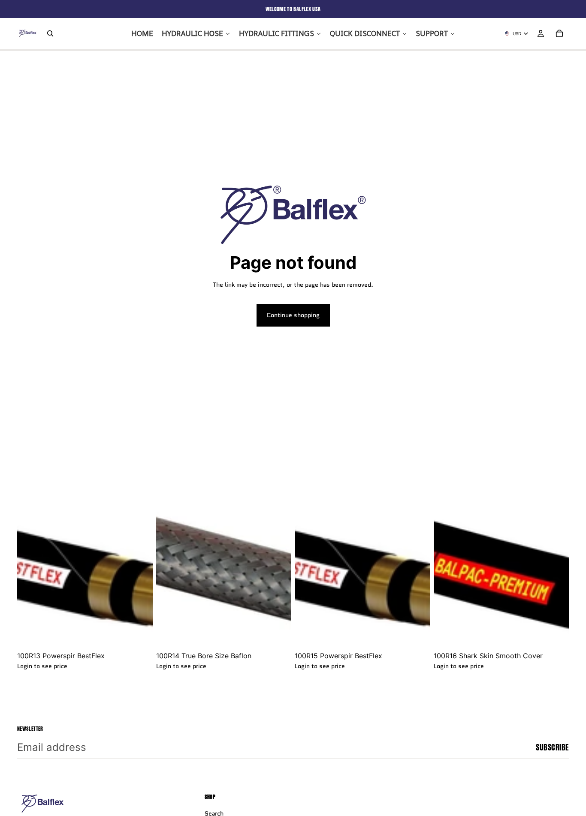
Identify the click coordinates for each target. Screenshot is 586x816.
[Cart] (559, 33)
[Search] (50, 33)
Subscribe (552, 747)
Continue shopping (293, 315)
